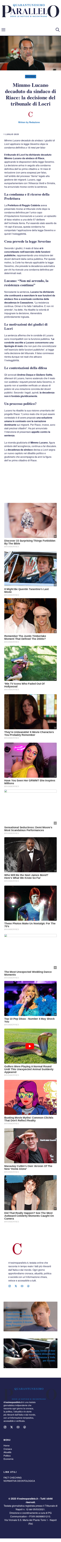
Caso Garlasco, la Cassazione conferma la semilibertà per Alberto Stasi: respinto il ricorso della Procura (19, 1318)
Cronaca (8, 1448)
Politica (30, 76)
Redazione (34, 122)
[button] (57, 30)
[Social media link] (9, 1286)
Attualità (7, 1452)
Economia (8, 1458)
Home (6, 1445)
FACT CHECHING (13, 1477)
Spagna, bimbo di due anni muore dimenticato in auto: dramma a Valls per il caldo (42, 1355)
